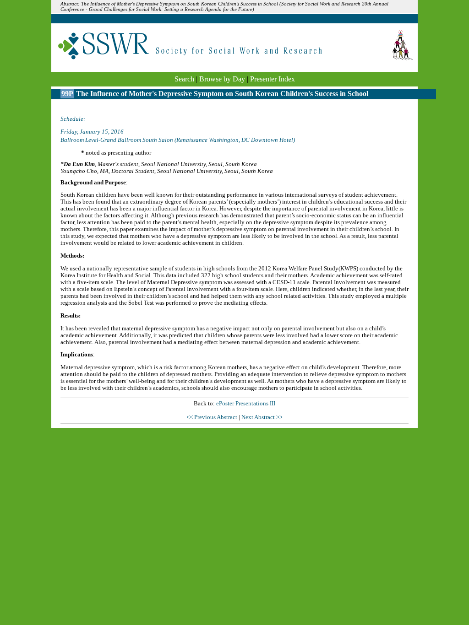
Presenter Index (272, 79)
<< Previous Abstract (212, 417)
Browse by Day (222, 79)
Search (184, 79)
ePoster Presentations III (245, 403)
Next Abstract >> (262, 417)
